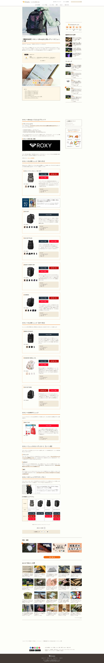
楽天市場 (27, 400)
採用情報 (58, 650)
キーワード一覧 (72, 649)
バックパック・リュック (46, 524)
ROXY (34, 524)
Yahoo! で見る (43, 177)
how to (61, 4)
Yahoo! (27, 435)
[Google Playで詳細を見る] (38, 650)
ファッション (29, 44)
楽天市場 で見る (54, 174)
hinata (31, 56)
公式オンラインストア (57, 1)
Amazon (27, 224)
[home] (52, 655)
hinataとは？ (47, 649)
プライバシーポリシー (52, 650)
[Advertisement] (31, 109)
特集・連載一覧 (52, 557)
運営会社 (62, 650)
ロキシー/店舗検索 (31, 158)
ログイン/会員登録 (66, 1)
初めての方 (67, 4)
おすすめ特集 (37, 4)
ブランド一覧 (61, 649)
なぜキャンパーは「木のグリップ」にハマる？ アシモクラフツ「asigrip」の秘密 (76, 38)
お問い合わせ (56, 649)
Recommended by (77, 617)
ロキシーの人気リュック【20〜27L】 (31, 92)
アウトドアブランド (39, 524)
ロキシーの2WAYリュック (29, 95)
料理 (57, 4)
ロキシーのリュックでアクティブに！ (31, 97)
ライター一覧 (66, 649)
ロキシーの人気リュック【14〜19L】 (31, 93)
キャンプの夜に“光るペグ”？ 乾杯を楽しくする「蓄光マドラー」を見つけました (76, 54)
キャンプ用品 (44, 4)
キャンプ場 (52, 4)
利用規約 (46, 650)
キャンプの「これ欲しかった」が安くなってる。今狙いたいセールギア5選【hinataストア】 (77, 49)
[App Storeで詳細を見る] (31, 650)
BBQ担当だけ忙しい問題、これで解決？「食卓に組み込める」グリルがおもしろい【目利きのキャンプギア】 (76, 44)
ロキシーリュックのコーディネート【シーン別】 (33, 96)
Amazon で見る (44, 174)
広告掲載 (51, 649)
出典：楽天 (24, 151)
